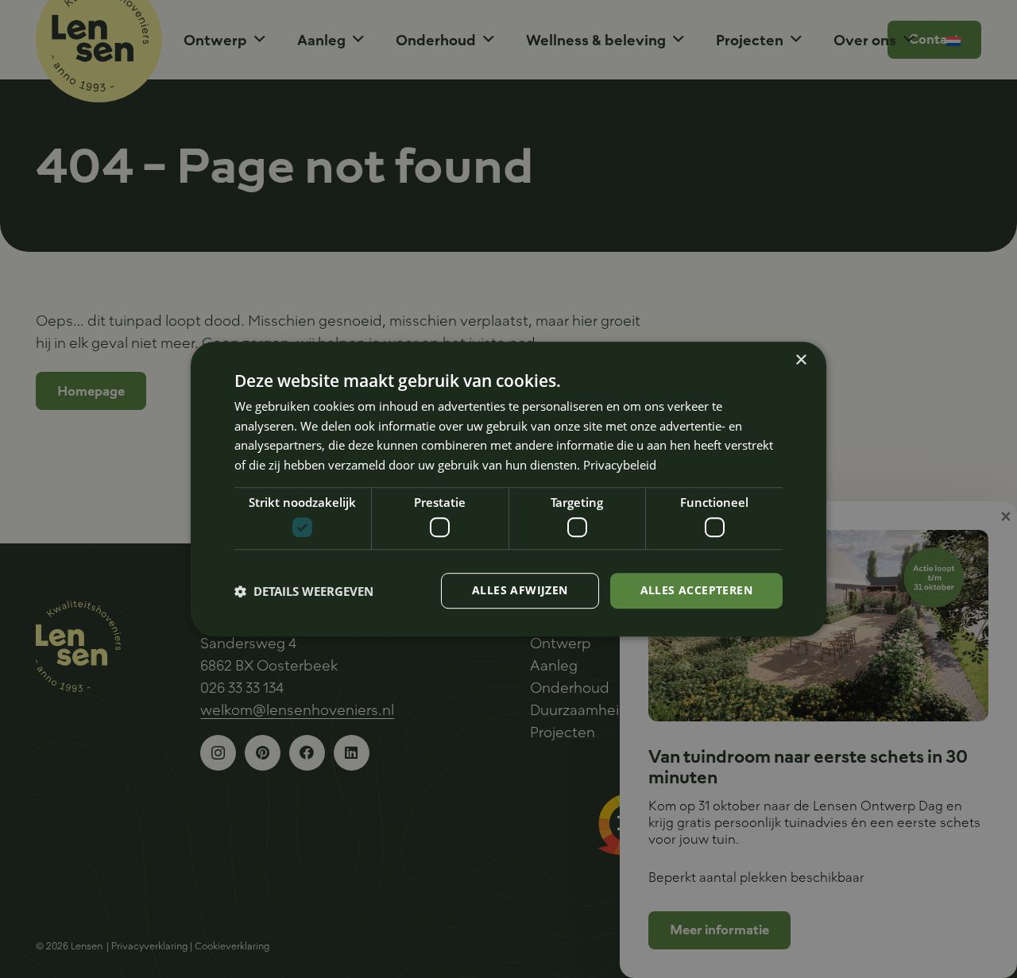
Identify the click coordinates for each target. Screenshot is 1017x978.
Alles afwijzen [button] (520, 590)
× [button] (800, 360)
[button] (303, 591)
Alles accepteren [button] (696, 590)
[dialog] (508, 489)
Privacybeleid (619, 465)
